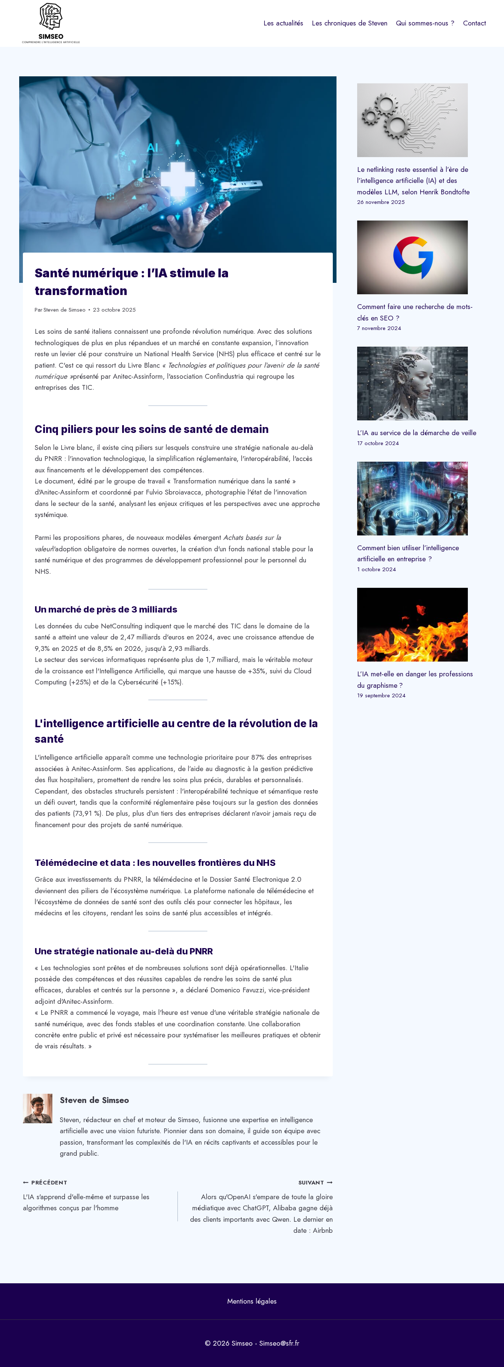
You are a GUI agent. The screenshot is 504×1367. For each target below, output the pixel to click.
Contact (474, 23)
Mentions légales (252, 1301)
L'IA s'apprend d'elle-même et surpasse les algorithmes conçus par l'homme (86, 1196)
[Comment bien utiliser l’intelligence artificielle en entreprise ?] (419, 498)
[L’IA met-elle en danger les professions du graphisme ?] (419, 625)
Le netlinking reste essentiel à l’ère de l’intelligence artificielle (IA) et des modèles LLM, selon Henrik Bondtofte (413, 180)
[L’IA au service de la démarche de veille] (419, 383)
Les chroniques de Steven (349, 23)
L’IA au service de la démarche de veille (416, 433)
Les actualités (283, 23)
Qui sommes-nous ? (425, 23)
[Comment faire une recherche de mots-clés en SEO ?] (419, 257)
